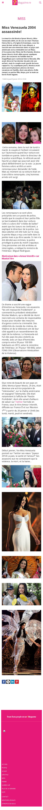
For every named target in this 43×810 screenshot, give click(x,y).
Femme (4, 782)
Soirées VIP (6, 785)
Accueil (4, 764)
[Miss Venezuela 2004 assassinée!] (21, 83)
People (4, 768)
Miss (3, 778)
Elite (3, 792)
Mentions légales (8, 800)
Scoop (4, 771)
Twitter (19, 401)
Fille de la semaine (9, 789)
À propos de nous (9, 804)
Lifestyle (5, 775)
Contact (5, 797)
